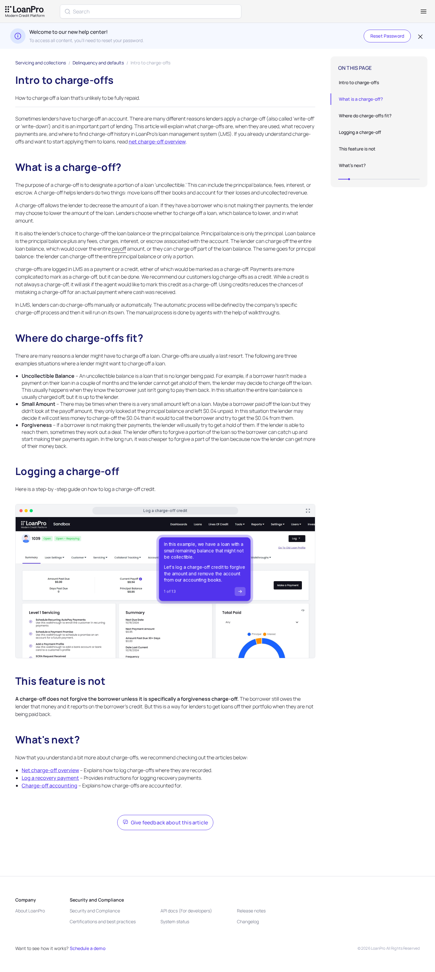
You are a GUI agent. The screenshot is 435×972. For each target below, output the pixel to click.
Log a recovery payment (50, 777)
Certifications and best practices (103, 921)
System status (174, 921)
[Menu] (423, 11)
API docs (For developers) (186, 911)
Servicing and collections (40, 63)
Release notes (251, 911)
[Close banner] (420, 36)
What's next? (352, 165)
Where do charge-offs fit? (365, 116)
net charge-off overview (157, 141)
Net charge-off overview (50, 770)
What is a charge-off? (361, 99)
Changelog (248, 921)
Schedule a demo (87, 948)
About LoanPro (30, 911)
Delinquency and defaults (98, 63)
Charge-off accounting (49, 785)
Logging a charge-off (360, 132)
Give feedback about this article (169, 822)
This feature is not (357, 149)
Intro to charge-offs (359, 82)
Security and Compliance (95, 911)
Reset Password (387, 36)
